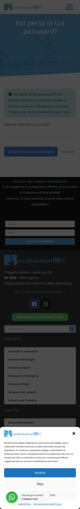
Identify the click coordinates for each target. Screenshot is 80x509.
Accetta (40, 473)
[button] (74, 433)
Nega (40, 484)
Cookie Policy (24, 503)
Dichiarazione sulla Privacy (47, 503)
